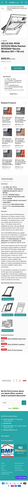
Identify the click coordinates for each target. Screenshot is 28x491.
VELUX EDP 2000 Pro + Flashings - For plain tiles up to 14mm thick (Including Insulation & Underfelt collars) (20, 142)
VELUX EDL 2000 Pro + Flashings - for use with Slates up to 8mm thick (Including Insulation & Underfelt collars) (7, 142)
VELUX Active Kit (13, 238)
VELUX (4, 41)
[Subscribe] (24, 402)
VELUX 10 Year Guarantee (15, 350)
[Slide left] (2, 24)
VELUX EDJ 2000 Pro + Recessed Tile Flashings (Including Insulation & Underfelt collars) (20, 163)
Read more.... (14, 94)
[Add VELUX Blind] (20, 316)
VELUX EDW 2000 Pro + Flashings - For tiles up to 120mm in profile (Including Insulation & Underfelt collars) (7, 121)
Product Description (7, 179)
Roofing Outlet (12, 488)
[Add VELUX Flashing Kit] (7, 300)
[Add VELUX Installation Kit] (7, 316)
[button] (2, 2)
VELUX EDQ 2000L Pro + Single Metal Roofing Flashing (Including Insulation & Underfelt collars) (7, 163)
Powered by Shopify (18, 488)
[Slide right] (25, 24)
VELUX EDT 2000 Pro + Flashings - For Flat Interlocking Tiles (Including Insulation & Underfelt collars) (20, 121)
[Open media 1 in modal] (14, 25)
